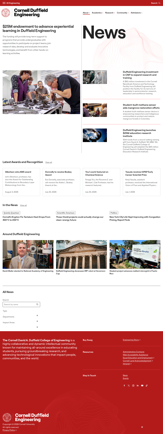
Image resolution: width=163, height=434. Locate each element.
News (125, 375)
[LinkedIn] (137, 385)
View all (48, 162)
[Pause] (142, 427)
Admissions (136, 12)
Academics (97, 12)
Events (126, 378)
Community (123, 12)
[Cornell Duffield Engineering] (86, 417)
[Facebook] (124, 385)
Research (110, 12)
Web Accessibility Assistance (135, 355)
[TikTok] (146, 385)
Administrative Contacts (133, 352)
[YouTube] (142, 385)
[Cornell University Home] (7, 417)
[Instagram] (133, 385)
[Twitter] (128, 385)
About (86, 12)
